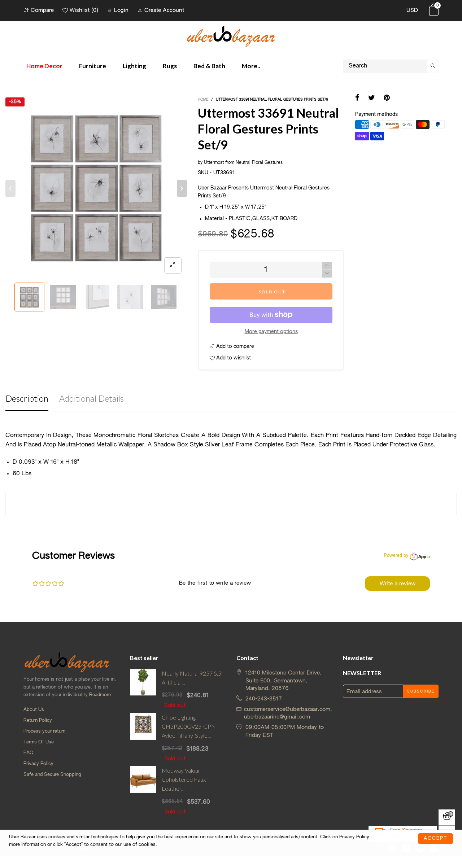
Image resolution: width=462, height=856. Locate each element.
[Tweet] (371, 98)
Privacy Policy (38, 763)
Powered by (396, 556)
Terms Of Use (38, 742)
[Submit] (433, 66)
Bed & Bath (209, 66)
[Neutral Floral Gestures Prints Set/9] (97, 297)
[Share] (357, 98)
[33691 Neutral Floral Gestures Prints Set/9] (63, 297)
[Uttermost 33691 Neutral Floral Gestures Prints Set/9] (96, 188)
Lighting (134, 66)
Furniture (92, 66)
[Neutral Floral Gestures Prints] (130, 297)
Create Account (164, 10)
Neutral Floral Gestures (259, 163)
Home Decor (44, 66)
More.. (251, 66)
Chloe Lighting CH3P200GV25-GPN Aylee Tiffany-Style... (189, 726)
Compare (42, 10)
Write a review (397, 583)
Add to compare (234, 346)
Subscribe (421, 691)
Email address (364, 691)
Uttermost (214, 163)
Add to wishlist (233, 358)
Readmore (100, 695)
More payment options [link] (271, 331)
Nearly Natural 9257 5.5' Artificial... (192, 678)
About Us (33, 709)
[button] (10, 188)
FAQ (28, 753)
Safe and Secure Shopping (52, 774)
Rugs (170, 66)
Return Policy (37, 720)
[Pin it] (387, 98)
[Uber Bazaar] (231, 36)
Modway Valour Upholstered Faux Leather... (184, 779)
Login (121, 10)
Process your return (44, 731)
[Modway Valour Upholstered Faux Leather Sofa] (143, 791)
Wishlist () (84, 10)
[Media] (173, 265)
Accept (435, 838)
